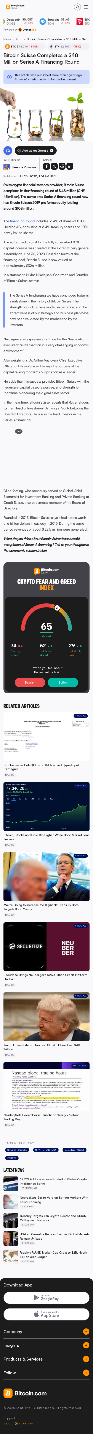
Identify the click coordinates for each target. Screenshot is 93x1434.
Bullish (63, 682)
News (7, 39)
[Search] (77, 6)
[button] (51, 150)
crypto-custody (45, 1149)
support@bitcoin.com (18, 1423)
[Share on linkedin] (69, 166)
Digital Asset (74, 1149)
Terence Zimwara (24, 167)
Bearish (30, 682)
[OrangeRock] (27, 29)
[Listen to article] (7, 150)
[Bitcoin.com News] (15, 7)
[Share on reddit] (62, 166)
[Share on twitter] (54, 166)
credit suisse (17, 1149)
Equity (11, 1158)
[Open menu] (86, 6)
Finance (19, 39)
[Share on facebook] (46, 166)
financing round (22, 221)
